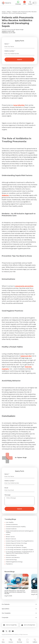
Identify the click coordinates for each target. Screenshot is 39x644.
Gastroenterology (11, 559)
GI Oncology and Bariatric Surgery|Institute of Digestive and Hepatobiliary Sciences (20, 552)
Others (8, 534)
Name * (7, 44)
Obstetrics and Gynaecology (14, 545)
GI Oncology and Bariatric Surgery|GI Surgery (19, 549)
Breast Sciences (11, 538)
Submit (19, 59)
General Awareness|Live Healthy (16, 526)
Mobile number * (10, 51)
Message (7, 495)
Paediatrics (9, 564)
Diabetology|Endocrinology (14, 561)
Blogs (9, 11)
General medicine (11, 528)
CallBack (35, 642)
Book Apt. (19, 642)
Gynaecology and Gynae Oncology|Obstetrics (20, 541)
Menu (3, 642)
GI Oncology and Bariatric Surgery (16, 547)
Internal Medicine (11, 555)
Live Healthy (9, 522)
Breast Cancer (10, 536)
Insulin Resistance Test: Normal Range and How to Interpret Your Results (15, 592)
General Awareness (12, 524)
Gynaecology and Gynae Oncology (16, 543)
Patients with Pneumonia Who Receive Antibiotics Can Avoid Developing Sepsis (19, 12)
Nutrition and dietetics (13, 557)
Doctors (11, 642)
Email (6, 487)
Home (4, 11)
